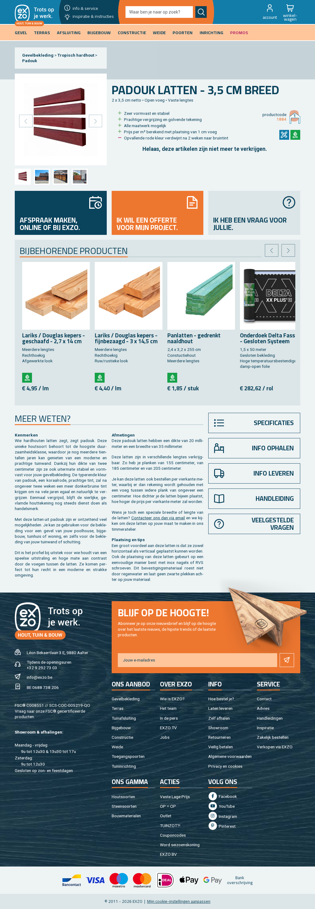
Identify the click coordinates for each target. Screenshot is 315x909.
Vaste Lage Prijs (175, 796)
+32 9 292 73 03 (42, 667)
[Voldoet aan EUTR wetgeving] (295, 135)
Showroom (218, 727)
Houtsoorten (123, 796)
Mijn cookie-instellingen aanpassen (178, 901)
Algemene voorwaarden (230, 756)
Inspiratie (265, 727)
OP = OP (168, 806)
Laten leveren (220, 708)
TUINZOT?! (170, 825)
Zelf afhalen (219, 718)
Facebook (227, 796)
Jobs (164, 737)
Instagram (227, 816)
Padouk (29, 60)
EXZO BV (168, 854)
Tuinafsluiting (124, 718)
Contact (264, 698)
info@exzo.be (39, 677)
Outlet (165, 815)
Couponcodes (173, 835)
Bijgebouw (121, 727)
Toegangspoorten (128, 756)
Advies (263, 708)
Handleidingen (270, 718)
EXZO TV (168, 727)
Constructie (122, 737)
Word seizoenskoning (180, 844)
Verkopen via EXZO (275, 746)
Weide (117, 746)
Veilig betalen (220, 746)
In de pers (169, 718)
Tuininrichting (124, 766)
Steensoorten (124, 806)
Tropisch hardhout (76, 55)
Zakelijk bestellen (273, 737)
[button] (270, 12)
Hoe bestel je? (221, 698)
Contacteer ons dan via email (158, 517)
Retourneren (219, 737)
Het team (168, 708)
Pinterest (227, 826)
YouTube (226, 806)
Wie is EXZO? (172, 698)
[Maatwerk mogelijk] (284, 135)
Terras (117, 708)
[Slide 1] (22, 176)
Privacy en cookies (225, 766)
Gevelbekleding (38, 55)
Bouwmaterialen (126, 815)
